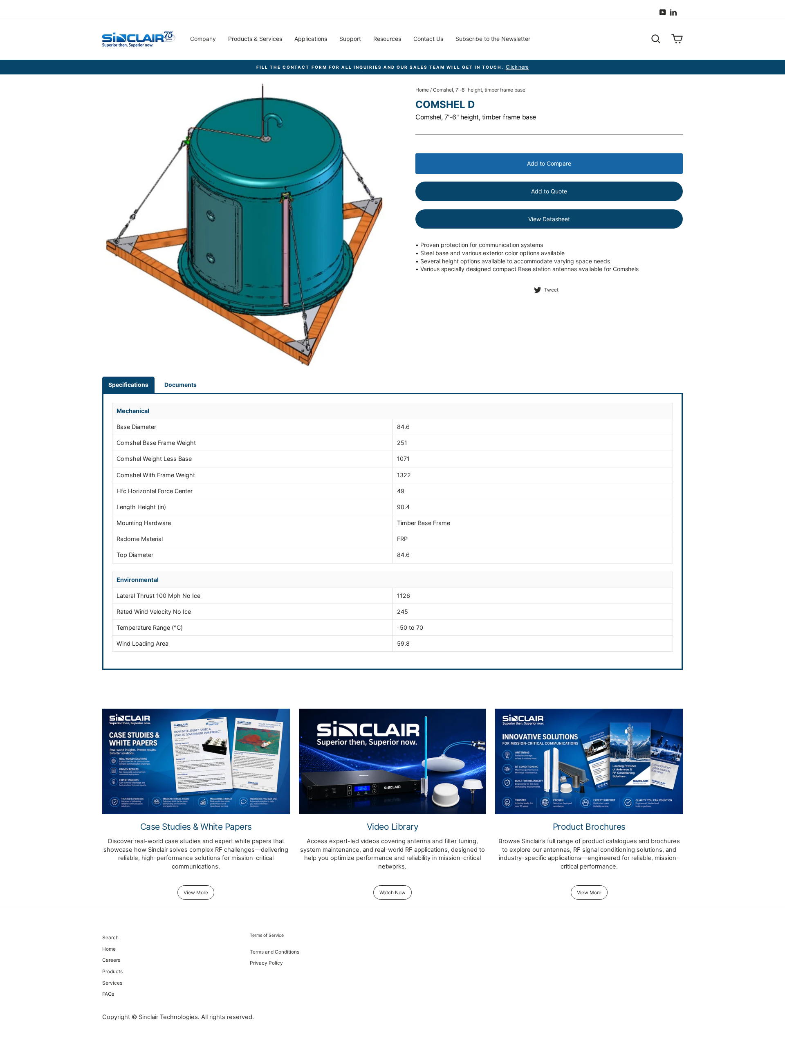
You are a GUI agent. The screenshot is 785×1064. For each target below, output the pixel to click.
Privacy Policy (266, 963)
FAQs (108, 994)
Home (422, 90)
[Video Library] (393, 761)
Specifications (128, 384)
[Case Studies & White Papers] (196, 761)
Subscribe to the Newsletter (492, 38)
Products (112, 971)
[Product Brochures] (589, 761)
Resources (387, 38)
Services (112, 983)
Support (350, 38)
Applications (310, 38)
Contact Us (428, 38)
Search (110, 937)
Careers (111, 960)
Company (203, 38)
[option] (392, 67)
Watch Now (392, 892)
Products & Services (255, 38)
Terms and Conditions (274, 952)
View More (196, 892)
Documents (180, 384)
